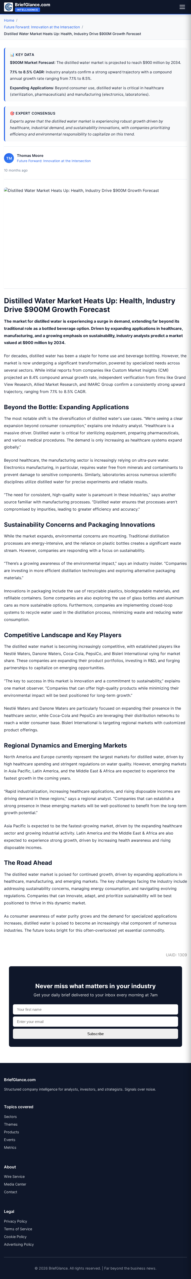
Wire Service (14, 1176)
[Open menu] (182, 7)
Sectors (10, 1116)
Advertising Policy (19, 1244)
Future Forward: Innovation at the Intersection (42, 27)
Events (9, 1140)
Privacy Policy (15, 1221)
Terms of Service (18, 1229)
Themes (11, 1124)
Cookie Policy (15, 1237)
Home (9, 20)
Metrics (10, 1147)
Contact (10, 1192)
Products (11, 1132)
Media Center (15, 1184)
